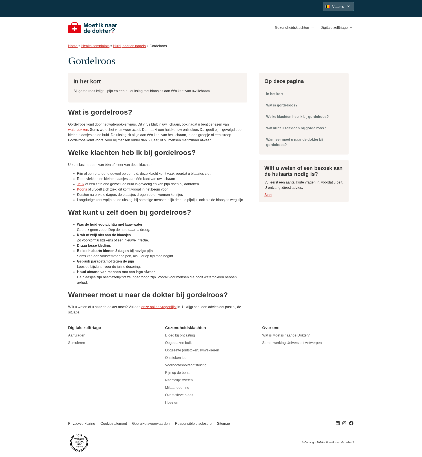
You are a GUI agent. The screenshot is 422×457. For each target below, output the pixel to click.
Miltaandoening (177, 387)
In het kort (274, 94)
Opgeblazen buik (178, 343)
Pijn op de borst (177, 372)
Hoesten (171, 402)
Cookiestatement (113, 423)
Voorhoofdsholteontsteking (186, 365)
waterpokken (78, 129)
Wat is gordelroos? (282, 105)
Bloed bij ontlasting (180, 335)
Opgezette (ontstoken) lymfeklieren (192, 350)
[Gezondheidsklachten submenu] (312, 27)
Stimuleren (76, 343)
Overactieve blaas (179, 395)
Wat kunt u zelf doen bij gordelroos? (296, 128)
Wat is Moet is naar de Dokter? (286, 335)
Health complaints (95, 46)
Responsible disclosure (193, 423)
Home (73, 46)
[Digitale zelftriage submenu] (351, 27)
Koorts (82, 189)
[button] (338, 6)
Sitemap (223, 423)
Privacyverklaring (81, 423)
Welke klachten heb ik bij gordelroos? (297, 117)
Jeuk (80, 184)
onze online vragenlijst (158, 307)
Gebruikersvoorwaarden (151, 423)
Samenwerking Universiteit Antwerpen (292, 343)
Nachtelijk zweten (179, 380)
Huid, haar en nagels (129, 46)
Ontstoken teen (177, 358)
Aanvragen (76, 335)
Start (268, 195)
